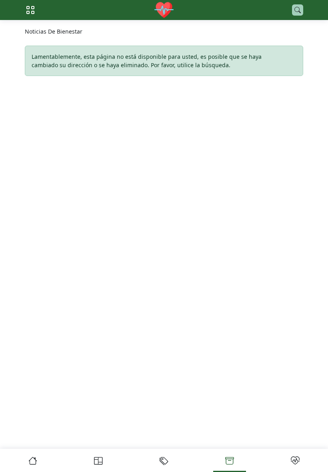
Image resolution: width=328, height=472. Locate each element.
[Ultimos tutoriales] (98, 460)
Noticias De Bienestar (53, 31)
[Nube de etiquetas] (164, 460)
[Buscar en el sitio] (297, 10)
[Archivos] (229, 460)
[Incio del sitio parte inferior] (33, 460)
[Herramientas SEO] (295, 460)
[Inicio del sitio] (164, 10)
